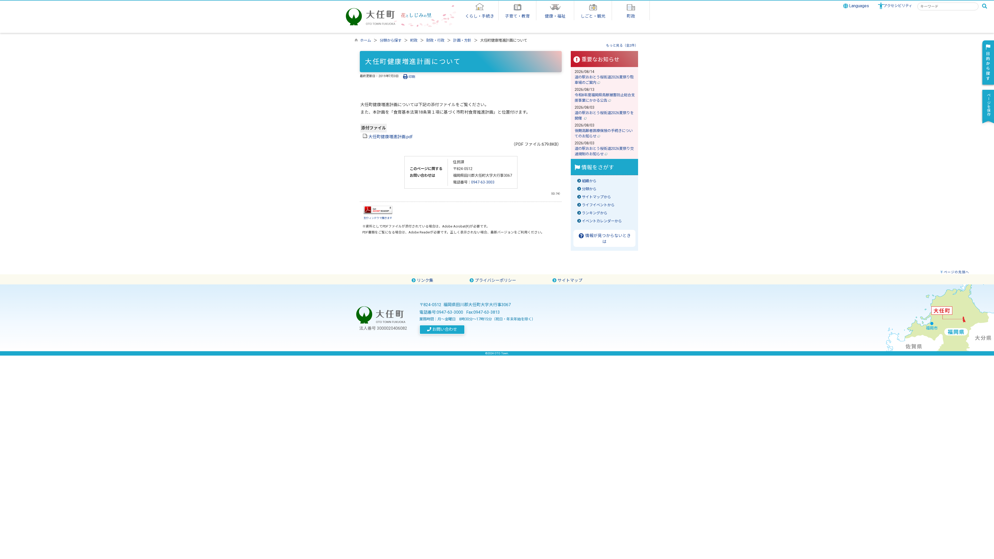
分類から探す (390, 40)
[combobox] (948, 6)
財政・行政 (435, 40)
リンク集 (424, 280)
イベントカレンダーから (602, 221)
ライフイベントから (598, 205)
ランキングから (594, 213)
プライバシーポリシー (495, 280)
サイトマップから (596, 197)
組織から (589, 181)
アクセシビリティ (898, 6)
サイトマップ (569, 280)
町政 (414, 40)
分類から (589, 189)
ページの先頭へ (956, 272)
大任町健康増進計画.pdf (390, 136)
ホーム (365, 40)
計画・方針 (462, 40)
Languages (858, 5)
